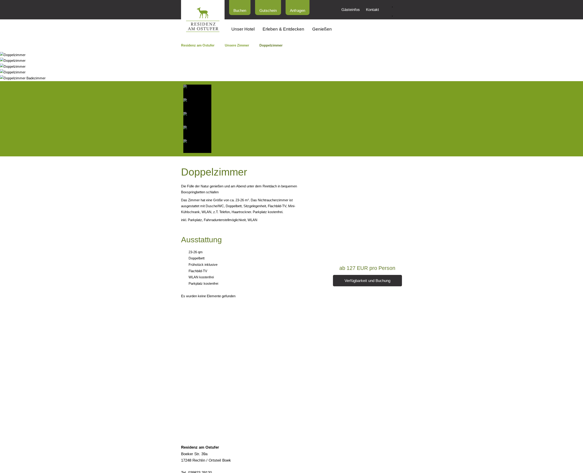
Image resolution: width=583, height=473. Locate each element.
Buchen (239, 10)
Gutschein (268, 10)
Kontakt (372, 10)
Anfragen (297, 10)
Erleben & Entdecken (283, 29)
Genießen (322, 29)
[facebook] (398, 13)
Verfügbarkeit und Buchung (367, 281)
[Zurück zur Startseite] (203, 19)
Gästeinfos (350, 10)
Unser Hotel (243, 29)
